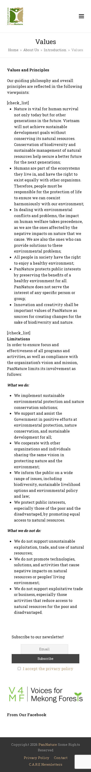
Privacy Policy (36, 758)
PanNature (47, 744)
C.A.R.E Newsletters (45, 764)
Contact (60, 758)
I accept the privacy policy (48, 668)
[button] (81, 16)
